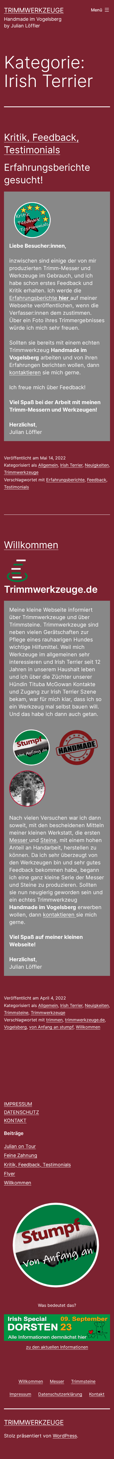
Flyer (9, 1173)
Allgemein (48, 465)
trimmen (54, 1019)
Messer (19, 840)
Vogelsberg (15, 1027)
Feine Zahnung (20, 1155)
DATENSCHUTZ (21, 1112)
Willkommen (31, 545)
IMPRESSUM (18, 1104)
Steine (48, 840)
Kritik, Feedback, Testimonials (37, 1164)
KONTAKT (15, 1120)
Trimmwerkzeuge (34, 10)
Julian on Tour (20, 1146)
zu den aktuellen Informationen (57, 1347)
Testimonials (16, 487)
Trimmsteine (16, 1012)
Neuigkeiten (97, 465)
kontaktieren (25, 372)
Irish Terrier (71, 465)
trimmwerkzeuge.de (85, 1019)
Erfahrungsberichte (39, 298)
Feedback (96, 479)
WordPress (65, 1436)
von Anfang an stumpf (51, 1027)
